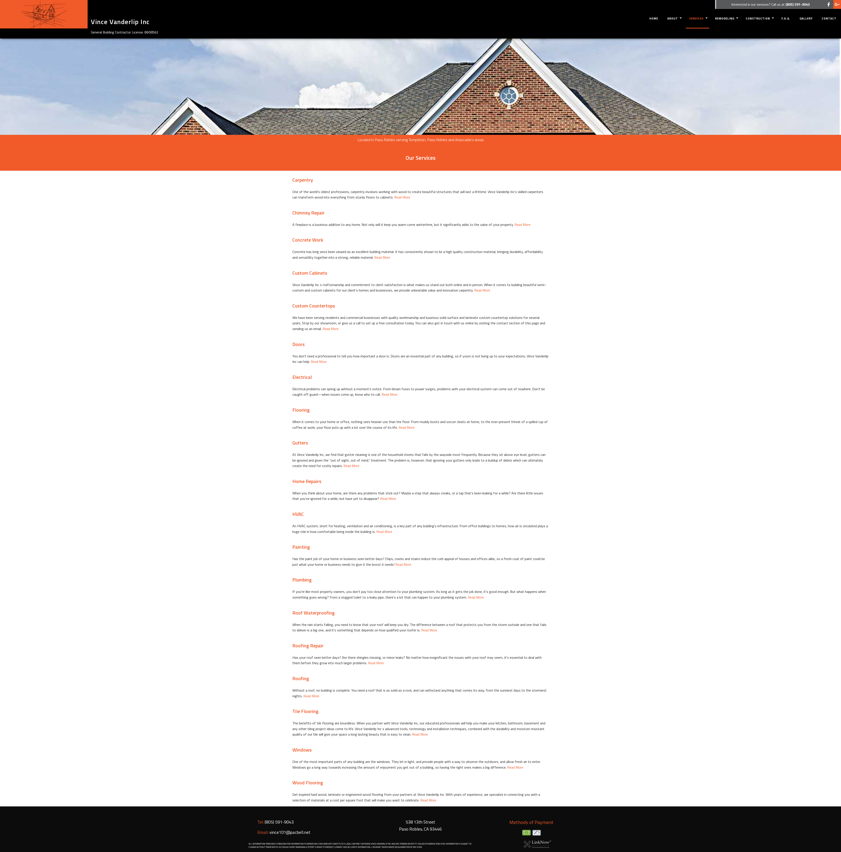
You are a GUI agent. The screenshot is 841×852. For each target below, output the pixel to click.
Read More (402, 197)
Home (653, 18)
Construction (758, 18)
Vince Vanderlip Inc (120, 22)
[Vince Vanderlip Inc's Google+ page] (837, 4)
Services (696, 18)
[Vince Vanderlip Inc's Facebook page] (828, 4)
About (672, 18)
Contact (829, 18)
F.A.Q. (785, 18)
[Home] (44, 14)
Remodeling (724, 18)
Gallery (806, 18)
